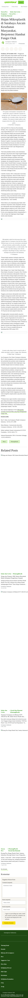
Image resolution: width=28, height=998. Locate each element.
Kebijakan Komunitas (7, 979)
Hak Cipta (4, 971)
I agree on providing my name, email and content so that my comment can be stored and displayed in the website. (15, 916)
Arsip (2, 986)
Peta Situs (4, 964)
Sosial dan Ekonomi (6, 16)
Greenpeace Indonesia (11, 41)
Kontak (3, 949)
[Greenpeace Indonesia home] (10, 2)
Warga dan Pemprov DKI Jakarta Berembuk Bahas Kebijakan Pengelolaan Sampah (13, 577)
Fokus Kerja (15, 6)
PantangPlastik (18, 574)
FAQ (2, 983)
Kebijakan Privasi (6, 968)
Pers (2, 956)
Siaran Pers (4, 12)
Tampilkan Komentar (8, 923)
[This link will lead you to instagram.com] (11, 939)
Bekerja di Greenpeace (7, 953)
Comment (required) (7, 882)
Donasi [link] (21, 2)
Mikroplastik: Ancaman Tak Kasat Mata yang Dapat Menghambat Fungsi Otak (14, 411)
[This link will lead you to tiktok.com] (17, 939)
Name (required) (6, 899)
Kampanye (4, 14)
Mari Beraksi (24, 6)
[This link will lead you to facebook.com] (2, 939)
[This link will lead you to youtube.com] (8, 939)
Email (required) (6, 906)
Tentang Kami (5, 6)
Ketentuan (4, 975)
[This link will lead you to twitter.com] (5, 939)
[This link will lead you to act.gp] (14, 939)
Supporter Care (5, 960)
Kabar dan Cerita (15, 12)
